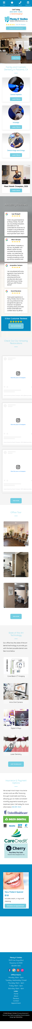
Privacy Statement (22, 1013)
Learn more (16, 190)
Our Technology (16, 764)
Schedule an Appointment (15, 906)
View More (16, 500)
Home (16, 994)
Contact (16, 1001)
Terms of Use (6, 1015)
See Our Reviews (16, 326)
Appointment (16, 1003)
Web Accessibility (15, 1015)
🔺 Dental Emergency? (16, 14)
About (16, 996)
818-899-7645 (16, 11)
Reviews (16, 998)
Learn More (16, 58)
